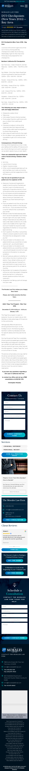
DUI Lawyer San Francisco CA (14, 729)
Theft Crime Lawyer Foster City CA (14, 750)
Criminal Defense (12, 446)
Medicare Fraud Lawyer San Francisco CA (14, 734)
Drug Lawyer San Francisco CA (14, 728)
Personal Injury (12, 449)
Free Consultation (14, 520)
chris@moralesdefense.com (15, 509)
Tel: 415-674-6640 (9, 685)
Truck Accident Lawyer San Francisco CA (14, 743)
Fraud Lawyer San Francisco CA (14, 733)
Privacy (11, 767)
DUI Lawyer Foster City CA (14, 753)
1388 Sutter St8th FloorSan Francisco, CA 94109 (13, 514)
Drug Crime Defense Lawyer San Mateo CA (14, 758)
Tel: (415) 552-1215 (9, 669)
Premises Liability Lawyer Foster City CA (14, 752)
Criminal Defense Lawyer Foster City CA (14, 746)
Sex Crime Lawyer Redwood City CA (14, 740)
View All (15, 549)
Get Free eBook (14, 573)
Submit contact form (14, 434)
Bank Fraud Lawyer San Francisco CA (14, 721)
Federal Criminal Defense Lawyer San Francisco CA (14, 731)
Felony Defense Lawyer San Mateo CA (14, 760)
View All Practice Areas (14, 454)
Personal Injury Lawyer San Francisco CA (14, 736)
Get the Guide (14, 560)
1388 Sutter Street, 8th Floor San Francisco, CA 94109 (14, 663)
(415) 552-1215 (20, 1)
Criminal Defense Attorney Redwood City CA (14, 722)
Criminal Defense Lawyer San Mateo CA (14, 755)
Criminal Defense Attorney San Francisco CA (14, 724)
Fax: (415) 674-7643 (10, 671)
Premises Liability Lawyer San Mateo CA (14, 757)
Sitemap (7, 767)
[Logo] (11, 650)
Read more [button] (6, 542)
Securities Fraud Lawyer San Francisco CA (14, 738)
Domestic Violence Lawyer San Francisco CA (14, 726)
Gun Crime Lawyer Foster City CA (14, 748)
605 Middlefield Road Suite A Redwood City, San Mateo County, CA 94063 (15, 678)
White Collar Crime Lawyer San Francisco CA (14, 745)
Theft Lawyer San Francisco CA (14, 741)
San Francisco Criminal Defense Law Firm (14, 716)
